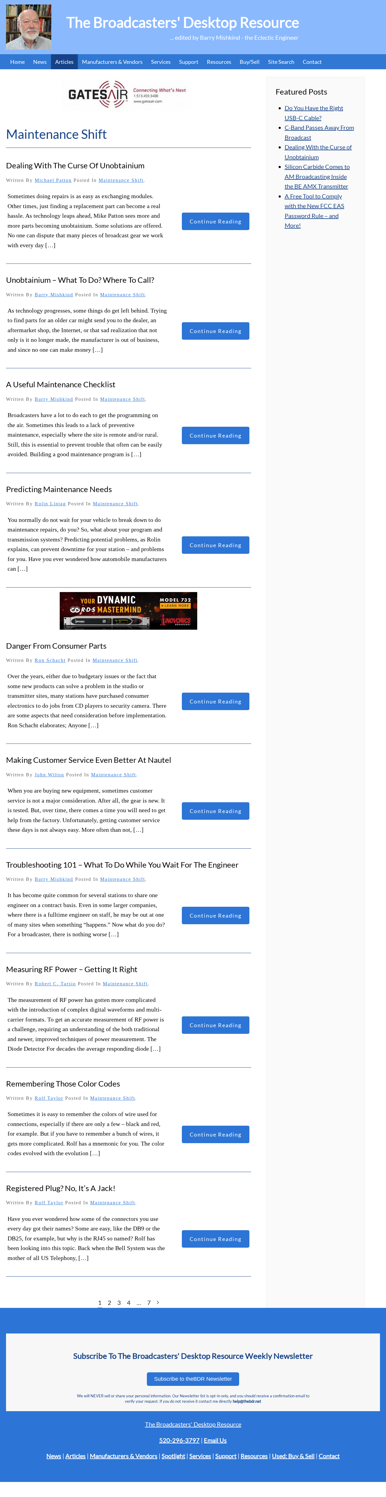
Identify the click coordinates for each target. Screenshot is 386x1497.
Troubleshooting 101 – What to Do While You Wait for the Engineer (122, 864)
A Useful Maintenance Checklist (60, 384)
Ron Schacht (50, 660)
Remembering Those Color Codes (63, 1083)
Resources (219, 61)
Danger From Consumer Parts (56, 645)
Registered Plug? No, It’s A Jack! (60, 1188)
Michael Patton (53, 180)
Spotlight (173, 1455)
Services (200, 1455)
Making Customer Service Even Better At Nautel (88, 760)
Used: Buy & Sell (293, 1455)
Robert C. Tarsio (55, 983)
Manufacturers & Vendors (112, 61)
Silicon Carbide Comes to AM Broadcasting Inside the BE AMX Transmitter (317, 176)
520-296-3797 (179, 1440)
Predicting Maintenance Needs (59, 489)
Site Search (281, 61)
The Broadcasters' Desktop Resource (193, 1424)
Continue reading (216, 221)
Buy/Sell (250, 61)
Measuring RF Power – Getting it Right (72, 969)
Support (225, 1455)
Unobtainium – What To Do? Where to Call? (80, 280)
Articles (64, 61)
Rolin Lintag (50, 503)
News (40, 61)
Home (17, 61)
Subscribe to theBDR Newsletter (193, 1379)
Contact (312, 61)
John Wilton (49, 774)
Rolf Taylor (49, 1098)
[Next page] (158, 1303)
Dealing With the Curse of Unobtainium (75, 165)
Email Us (215, 1440)
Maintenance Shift (121, 180)
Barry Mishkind (54, 294)
